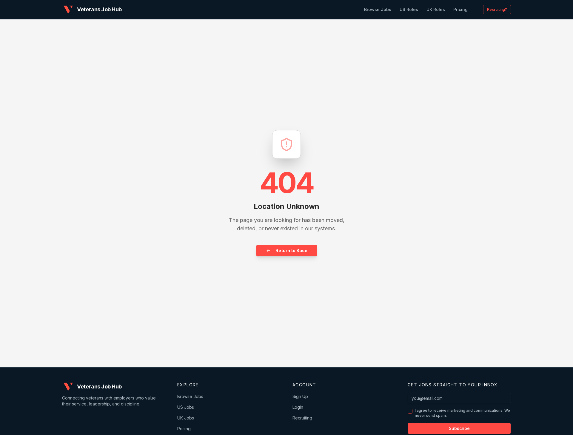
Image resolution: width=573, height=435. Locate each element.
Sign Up (300, 396)
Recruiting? (497, 9)
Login (297, 407)
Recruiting (302, 417)
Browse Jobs (190, 396)
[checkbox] (410, 411)
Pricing (184, 428)
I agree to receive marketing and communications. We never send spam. (462, 413)
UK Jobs (185, 417)
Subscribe (459, 428)
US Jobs (185, 407)
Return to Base (291, 250)
